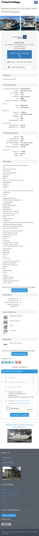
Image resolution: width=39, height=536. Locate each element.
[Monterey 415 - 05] (28, 23)
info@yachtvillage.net (9, 465)
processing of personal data (21, 401)
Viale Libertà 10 (7, 460)
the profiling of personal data (21, 403)
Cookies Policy (5, 501)
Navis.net (11, 533)
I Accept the (18, 401)
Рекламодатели (6, 489)
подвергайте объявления (9, 495)
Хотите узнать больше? (19, 53)
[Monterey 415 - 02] (10, 23)
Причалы (4, 498)
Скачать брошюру (17, 67)
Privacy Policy (5, 504)
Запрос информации (9, 515)
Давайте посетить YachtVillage (10, 492)
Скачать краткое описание (20, 62)
